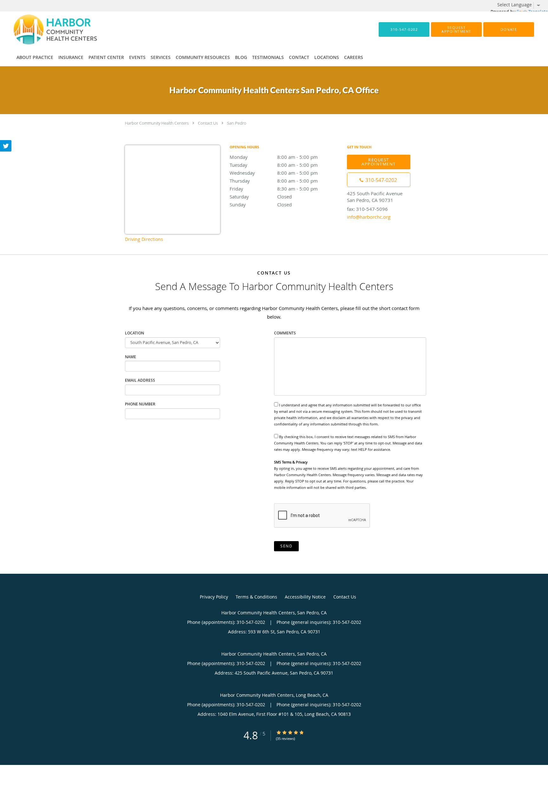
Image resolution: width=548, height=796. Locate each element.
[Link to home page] (46, 29)
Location (134, 333)
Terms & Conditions (256, 597)
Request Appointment (379, 162)
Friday (274, 188)
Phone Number (140, 404)
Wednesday (274, 173)
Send (286, 546)
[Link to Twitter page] (5, 146)
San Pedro (236, 123)
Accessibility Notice (305, 597)
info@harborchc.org (368, 217)
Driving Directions (144, 239)
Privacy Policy (214, 597)
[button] (456, 29)
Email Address (140, 380)
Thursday (274, 181)
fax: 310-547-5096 (367, 209)
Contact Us (208, 123)
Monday (274, 157)
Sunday (261, 204)
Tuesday (274, 165)
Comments (285, 333)
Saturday (261, 196)
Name (130, 356)
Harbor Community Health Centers (157, 123)
